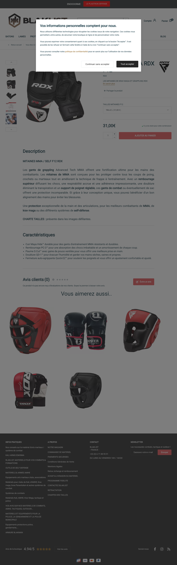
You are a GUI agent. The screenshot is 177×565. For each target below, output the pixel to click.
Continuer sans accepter (97, 64)
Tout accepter (127, 64)
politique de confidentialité (76, 52)
